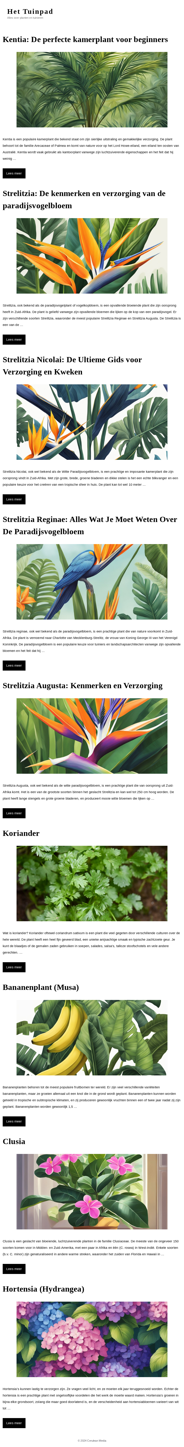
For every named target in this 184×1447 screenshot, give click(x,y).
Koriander (21, 833)
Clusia (14, 1141)
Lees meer (14, 173)
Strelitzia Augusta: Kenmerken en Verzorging (83, 685)
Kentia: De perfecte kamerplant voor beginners (85, 39)
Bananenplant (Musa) (41, 987)
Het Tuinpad (30, 11)
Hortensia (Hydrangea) (43, 1288)
